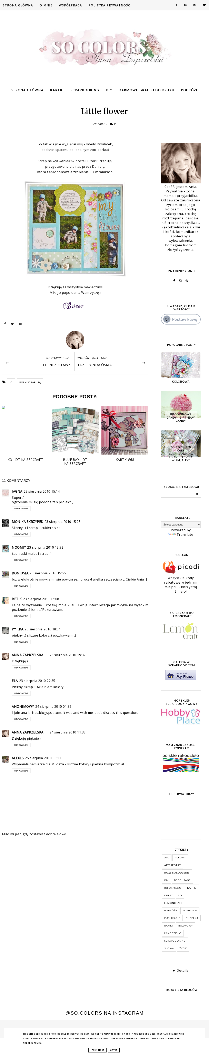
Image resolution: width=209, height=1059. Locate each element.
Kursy (168, 895)
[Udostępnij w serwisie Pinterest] (20, 325)
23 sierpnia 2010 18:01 (42, 629)
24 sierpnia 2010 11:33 (68, 732)
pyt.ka (17, 629)
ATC (166, 857)
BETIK (17, 599)
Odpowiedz (21, 508)
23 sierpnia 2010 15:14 (42, 491)
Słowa (169, 948)
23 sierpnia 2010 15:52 (45, 547)
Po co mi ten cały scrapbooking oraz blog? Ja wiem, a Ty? (181, 454)
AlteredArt (172, 865)
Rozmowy (185, 925)
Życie (183, 948)
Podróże (189, 90)
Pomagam (190, 910)
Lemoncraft (173, 902)
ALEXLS (18, 758)
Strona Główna (18, 5)
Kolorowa (181, 381)
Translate (185, 534)
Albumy (180, 857)
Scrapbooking (84, 90)
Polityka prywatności (110, 5)
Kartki (57, 90)
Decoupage (182, 880)
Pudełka (192, 918)
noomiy (19, 547)
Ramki (168, 925)
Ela (15, 680)
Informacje (173, 887)
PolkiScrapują (30, 382)
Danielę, (98, 166)
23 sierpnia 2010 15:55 (48, 573)
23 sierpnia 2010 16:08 (41, 599)
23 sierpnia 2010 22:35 (37, 680)
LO (11, 382)
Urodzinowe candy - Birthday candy (181, 417)
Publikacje (172, 918)
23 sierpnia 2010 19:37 (68, 655)
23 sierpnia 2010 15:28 (62, 521)
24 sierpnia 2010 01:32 (53, 706)
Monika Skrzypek (27, 521)
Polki (100, 161)
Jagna (17, 491)
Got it (113, 1050)
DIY (109, 90)
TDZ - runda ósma (94, 365)
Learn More (97, 1050)
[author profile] (75, 340)
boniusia (20, 573)
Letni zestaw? (56, 365)
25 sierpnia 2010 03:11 (43, 758)
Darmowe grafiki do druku (147, 90)
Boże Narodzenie (177, 872)
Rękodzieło (172, 933)
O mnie (46, 5)
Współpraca (70, 5)
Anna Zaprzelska (27, 655)
